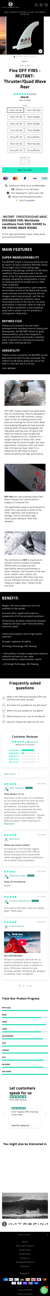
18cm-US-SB (16, 137)
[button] (20, 93)
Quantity (25, 157)
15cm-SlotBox (33, 116)
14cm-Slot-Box (33, 110)
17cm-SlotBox (33, 130)
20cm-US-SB (16, 150)
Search (25, 1241)
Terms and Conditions (25, 1245)
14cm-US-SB (15, 110)
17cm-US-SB (16, 130)
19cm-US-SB (15, 143)
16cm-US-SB (16, 123)
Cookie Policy (25, 1253)
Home (24, 61)
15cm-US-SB (16, 116)
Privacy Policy (25, 1249)
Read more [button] (9, 823)
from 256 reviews (18, 1099)
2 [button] (23, 985)
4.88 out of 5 (31, 741)
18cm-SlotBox (33, 137)
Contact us (24, 1258)
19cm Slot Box (34, 143)
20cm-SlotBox (33, 150)
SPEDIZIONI (24, 1235)
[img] (10, 783)
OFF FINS (25, 65)
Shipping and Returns (25, 1262)
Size (25, 105)
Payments (25, 1266)
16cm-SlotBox (33, 123)
